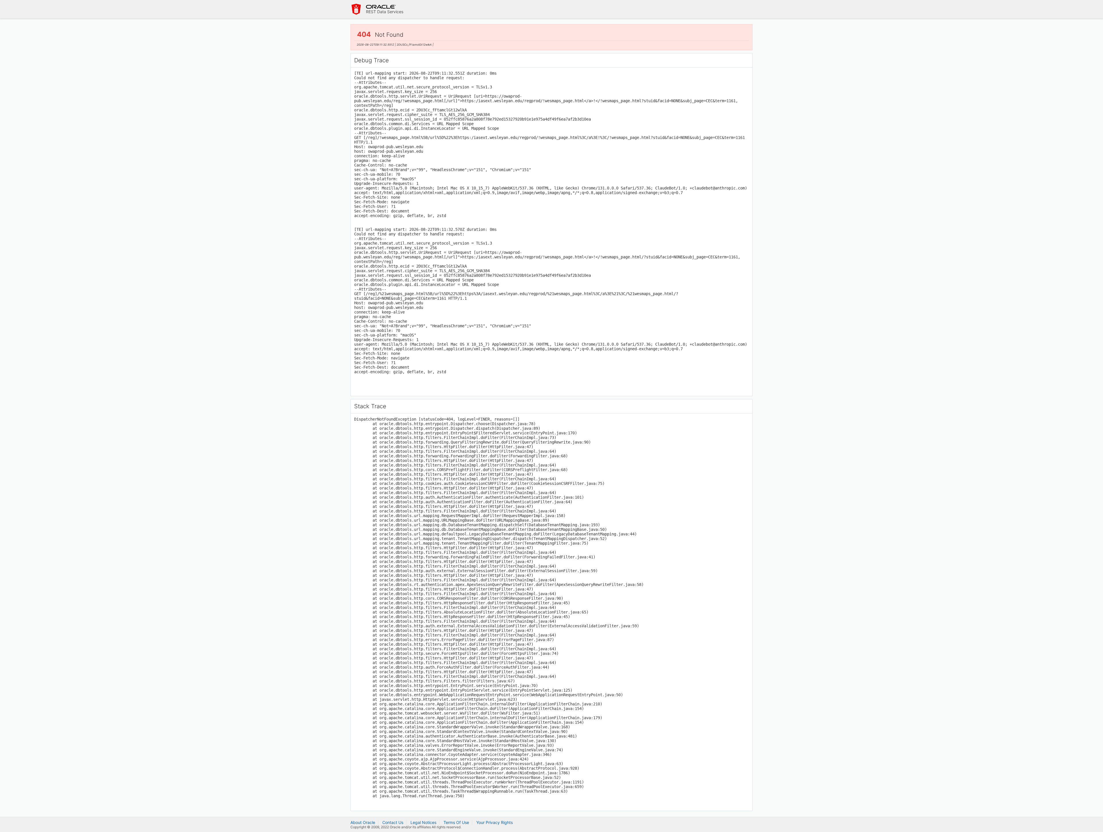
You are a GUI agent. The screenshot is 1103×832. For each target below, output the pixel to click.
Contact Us (392, 822)
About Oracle (362, 822)
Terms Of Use (456, 822)
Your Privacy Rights (494, 822)
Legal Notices (423, 822)
